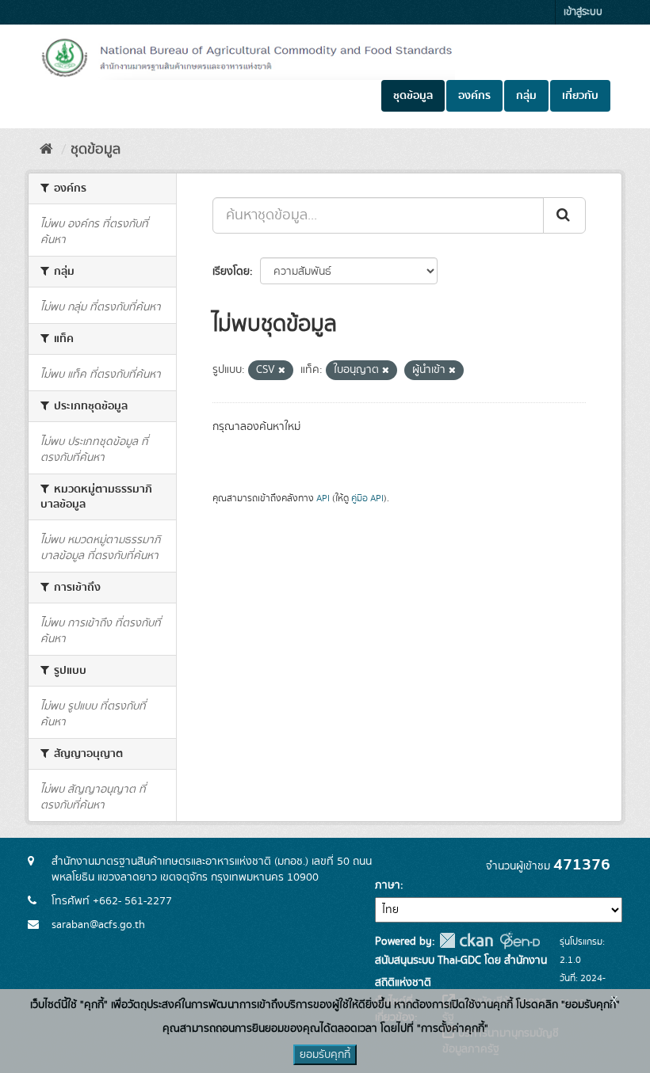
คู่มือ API (367, 498)
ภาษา (387, 885)
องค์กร (474, 96)
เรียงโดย (231, 272)
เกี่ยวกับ (580, 96)
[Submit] (564, 215)
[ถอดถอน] (281, 370)
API (323, 498)
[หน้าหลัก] (46, 149)
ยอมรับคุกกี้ (325, 1055)
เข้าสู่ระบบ (583, 12)
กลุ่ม (526, 96)
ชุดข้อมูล (413, 96)
